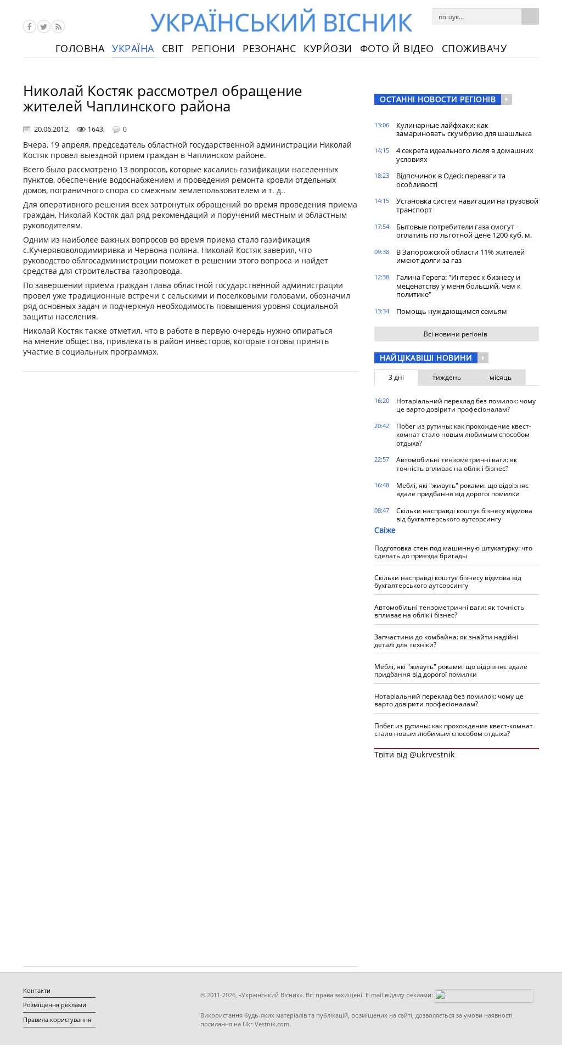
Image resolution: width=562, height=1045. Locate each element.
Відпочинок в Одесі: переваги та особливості (450, 180)
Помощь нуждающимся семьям (451, 311)
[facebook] (29, 26)
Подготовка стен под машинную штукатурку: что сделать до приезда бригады (453, 551)
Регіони (213, 48)
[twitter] (43, 26)
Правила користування (57, 1019)
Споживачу (474, 48)
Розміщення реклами (54, 1005)
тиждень (446, 377)
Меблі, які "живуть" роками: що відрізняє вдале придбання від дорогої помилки (462, 490)
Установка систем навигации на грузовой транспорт (467, 205)
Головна (80, 48)
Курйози (328, 48)
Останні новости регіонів (438, 99)
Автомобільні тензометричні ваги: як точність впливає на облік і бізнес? (456, 464)
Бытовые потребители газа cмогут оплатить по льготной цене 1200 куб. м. (464, 231)
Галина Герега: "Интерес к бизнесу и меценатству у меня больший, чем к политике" (458, 285)
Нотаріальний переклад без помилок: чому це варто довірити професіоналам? (466, 405)
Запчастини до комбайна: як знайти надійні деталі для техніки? (446, 640)
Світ (173, 48)
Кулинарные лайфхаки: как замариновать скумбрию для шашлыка (464, 129)
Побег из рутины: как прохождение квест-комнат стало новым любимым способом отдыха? (463, 435)
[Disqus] (190, 520)
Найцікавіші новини (426, 357)
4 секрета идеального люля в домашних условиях (464, 154)
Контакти (36, 990)
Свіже (385, 530)
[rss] (58, 26)
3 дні (396, 377)
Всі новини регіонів (455, 334)
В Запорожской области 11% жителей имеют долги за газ (460, 256)
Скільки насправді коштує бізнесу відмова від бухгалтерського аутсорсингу (464, 515)
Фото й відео (397, 48)
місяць (501, 377)
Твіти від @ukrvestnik (414, 754)
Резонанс (269, 48)
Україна (133, 48)
